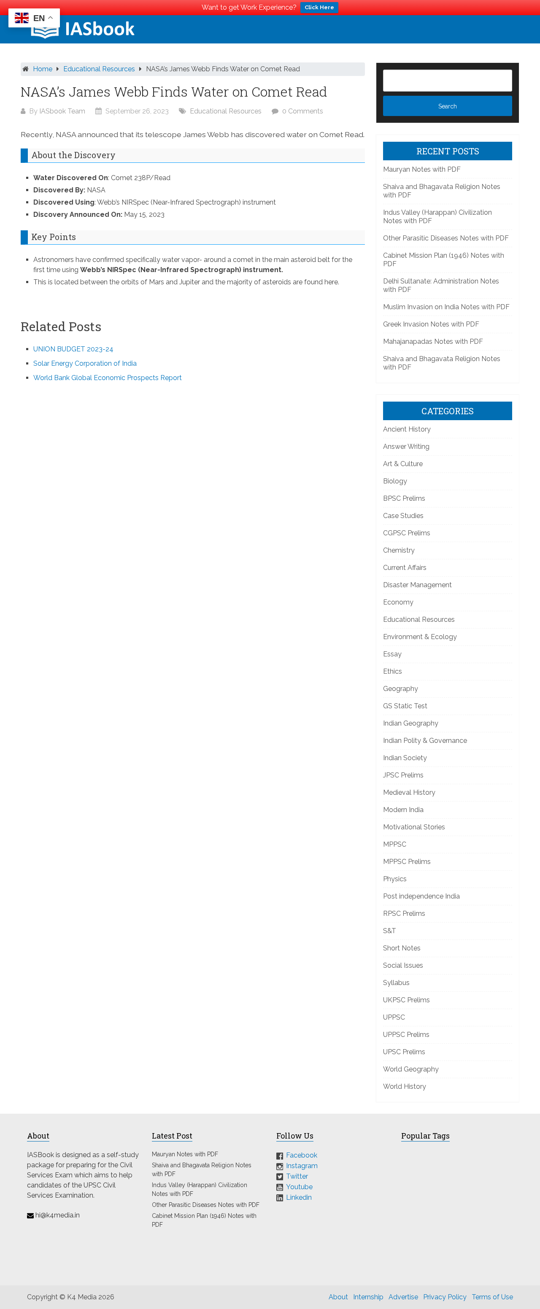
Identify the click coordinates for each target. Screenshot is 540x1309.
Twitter (297, 1176)
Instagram (302, 1166)
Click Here (319, 7)
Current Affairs (405, 568)
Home (42, 69)
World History (404, 1086)
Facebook (301, 1155)
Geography (400, 689)
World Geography (411, 1069)
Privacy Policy (445, 1297)
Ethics (392, 671)
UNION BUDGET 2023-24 (73, 349)
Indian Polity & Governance (425, 741)
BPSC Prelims (404, 498)
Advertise (403, 1297)
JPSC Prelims (403, 775)
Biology (395, 481)
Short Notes (402, 948)
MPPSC (394, 844)
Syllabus (396, 983)
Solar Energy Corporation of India (85, 363)
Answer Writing (406, 447)
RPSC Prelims (404, 914)
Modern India (403, 810)
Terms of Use (492, 1297)
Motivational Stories (414, 827)
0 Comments (302, 111)
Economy (398, 602)
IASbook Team (62, 111)
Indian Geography (410, 723)
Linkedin (299, 1197)
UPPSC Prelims (406, 1035)
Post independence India (421, 896)
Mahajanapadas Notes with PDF (433, 341)
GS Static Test (405, 706)
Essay (392, 654)
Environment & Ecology (420, 637)
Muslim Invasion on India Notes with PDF (446, 307)
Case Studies (403, 516)
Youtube (299, 1187)
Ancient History (407, 429)
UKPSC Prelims (406, 1000)
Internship (368, 1297)
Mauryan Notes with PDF (422, 169)
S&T (389, 931)
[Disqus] (193, 502)
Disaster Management (417, 585)
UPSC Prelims (404, 1052)
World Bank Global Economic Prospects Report (107, 378)
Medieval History (409, 792)
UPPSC (394, 1017)
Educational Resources (99, 69)
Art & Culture (403, 464)
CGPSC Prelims (406, 533)
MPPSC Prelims (407, 862)
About (338, 1297)
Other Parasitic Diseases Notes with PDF (446, 238)
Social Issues (403, 965)
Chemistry (399, 550)
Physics (395, 879)
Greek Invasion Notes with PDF (431, 324)
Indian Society (405, 758)
